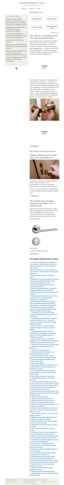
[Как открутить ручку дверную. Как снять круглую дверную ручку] (44, 109)
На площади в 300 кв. (38, 363)
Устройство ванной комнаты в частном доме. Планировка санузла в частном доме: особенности (16, 35)
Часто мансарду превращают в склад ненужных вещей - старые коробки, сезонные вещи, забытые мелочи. (43, 445)
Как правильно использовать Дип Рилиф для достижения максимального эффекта (15, 29)
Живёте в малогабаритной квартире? (42, 398)
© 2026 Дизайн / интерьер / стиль (12, 479)
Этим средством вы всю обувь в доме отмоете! (45, 344)
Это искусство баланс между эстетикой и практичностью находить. (42, 285)
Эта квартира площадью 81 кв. (40, 350)
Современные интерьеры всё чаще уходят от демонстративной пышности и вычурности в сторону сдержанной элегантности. (44, 387)
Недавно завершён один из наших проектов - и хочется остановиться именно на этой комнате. (44, 437)
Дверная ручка (37, 19)
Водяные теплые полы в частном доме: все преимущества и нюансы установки (43, 418)
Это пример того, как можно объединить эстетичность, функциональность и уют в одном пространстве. (43, 314)
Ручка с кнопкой (52, 19)
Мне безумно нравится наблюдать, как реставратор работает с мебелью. (42, 353)
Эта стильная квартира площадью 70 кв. (43, 376)
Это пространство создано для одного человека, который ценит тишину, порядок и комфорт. (42, 327)
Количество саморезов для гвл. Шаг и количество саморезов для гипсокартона (16, 59)
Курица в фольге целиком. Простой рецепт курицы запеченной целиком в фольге (16, 46)
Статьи (38, 8)
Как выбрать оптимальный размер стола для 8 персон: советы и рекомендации (44, 440)
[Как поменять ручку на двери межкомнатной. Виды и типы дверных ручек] (44, 233)
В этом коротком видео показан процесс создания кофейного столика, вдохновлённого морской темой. (43, 372)
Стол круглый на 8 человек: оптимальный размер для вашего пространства (43, 453)
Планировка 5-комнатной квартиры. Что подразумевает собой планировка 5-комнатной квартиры (16, 52)
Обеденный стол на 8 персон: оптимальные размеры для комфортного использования (43, 433)
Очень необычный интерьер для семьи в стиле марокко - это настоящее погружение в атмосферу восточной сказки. (44, 393)
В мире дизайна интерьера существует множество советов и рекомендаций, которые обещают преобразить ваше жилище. (43, 309)
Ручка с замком (37, 27)
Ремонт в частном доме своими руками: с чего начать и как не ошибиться (44, 405)
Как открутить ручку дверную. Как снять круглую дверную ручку (43, 36)
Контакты (25, 479)
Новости (31, 8)
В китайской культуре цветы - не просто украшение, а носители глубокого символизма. (43, 356)
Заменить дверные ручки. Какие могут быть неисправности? (43, 156)
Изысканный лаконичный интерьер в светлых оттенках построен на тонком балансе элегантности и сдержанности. (43, 297)
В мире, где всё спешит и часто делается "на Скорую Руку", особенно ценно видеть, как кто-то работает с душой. (44, 409)
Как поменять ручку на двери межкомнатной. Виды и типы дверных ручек (42, 203)
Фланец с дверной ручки (52, 27)
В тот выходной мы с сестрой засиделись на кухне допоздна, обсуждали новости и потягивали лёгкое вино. (44, 271)
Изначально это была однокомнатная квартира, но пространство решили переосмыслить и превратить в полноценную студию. (44, 281)
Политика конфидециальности (29, 481)
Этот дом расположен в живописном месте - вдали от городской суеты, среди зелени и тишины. (44, 382)
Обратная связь (44, 479)
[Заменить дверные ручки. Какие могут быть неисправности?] (44, 169)
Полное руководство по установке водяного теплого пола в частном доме (43, 422)
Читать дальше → (34, 145)
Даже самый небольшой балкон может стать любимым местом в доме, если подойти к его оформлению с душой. (43, 366)
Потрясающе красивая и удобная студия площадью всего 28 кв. (42, 360)
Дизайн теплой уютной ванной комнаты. (43, 471)
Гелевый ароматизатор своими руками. (43, 456)
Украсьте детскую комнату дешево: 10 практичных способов (42, 468)
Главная (24, 8)
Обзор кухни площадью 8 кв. (40, 396)
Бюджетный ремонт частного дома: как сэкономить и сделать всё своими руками (42, 401)
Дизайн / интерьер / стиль (32, 3)
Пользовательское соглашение (34, 479)
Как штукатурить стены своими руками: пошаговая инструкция (42, 465)
